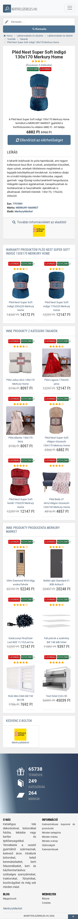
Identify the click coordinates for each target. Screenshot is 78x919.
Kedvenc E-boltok (19, 721)
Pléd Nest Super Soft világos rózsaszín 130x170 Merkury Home (56, 441)
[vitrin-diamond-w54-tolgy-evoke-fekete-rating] (20, 547)
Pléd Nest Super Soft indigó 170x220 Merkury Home (56, 306)
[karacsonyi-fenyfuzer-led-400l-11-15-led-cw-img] (20, 621)
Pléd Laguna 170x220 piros (56, 381)
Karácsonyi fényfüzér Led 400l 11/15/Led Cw (20, 640)
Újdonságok (48, 845)
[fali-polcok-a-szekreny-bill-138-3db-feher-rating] (56, 605)
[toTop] (73, 916)
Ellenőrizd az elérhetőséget (41, 140)
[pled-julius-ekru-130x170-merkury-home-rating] (20, 347)
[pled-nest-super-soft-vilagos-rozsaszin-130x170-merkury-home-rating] (56, 404)
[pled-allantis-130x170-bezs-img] (20, 420)
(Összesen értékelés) (39, 65)
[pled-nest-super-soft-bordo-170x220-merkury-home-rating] (20, 466)
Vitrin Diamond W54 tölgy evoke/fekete (20, 582)
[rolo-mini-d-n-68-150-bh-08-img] (20, 679)
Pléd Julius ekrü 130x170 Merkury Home (20, 381)
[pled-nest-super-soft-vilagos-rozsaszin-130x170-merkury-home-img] (56, 420)
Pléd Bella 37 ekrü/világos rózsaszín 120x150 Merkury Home (56, 503)
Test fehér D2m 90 (56, 696)
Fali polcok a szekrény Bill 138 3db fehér (56, 640)
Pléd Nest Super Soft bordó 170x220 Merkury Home (20, 503)
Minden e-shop (50, 841)
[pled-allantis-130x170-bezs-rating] (20, 404)
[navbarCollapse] (70, 8)
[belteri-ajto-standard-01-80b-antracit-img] (56, 563)
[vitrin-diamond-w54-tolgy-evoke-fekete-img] (20, 563)
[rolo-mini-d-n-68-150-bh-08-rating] (20, 663)
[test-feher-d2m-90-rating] (56, 663)
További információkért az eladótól (41, 222)
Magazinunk (9, 898)
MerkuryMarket (24, 211)
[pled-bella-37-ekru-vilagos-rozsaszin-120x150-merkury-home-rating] (56, 466)
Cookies (46, 902)
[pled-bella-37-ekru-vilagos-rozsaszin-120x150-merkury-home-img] (56, 482)
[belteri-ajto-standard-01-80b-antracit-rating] (56, 547)
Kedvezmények (50, 849)
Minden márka (50, 836)
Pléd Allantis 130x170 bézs (20, 439)
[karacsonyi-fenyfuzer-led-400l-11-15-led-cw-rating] (20, 605)
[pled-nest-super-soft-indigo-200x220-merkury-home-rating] (20, 269)
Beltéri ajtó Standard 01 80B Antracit (56, 582)
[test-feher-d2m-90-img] (56, 679)
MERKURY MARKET (27, 207)
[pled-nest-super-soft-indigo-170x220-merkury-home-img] (56, 285)
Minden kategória (51, 832)
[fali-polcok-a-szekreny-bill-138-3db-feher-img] (56, 621)
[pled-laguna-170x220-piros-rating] (56, 347)
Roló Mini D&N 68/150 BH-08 (20, 698)
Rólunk (45, 898)
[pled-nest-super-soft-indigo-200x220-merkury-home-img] (20, 285)
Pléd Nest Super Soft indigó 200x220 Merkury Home (20, 306)
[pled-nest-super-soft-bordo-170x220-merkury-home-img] (20, 482)
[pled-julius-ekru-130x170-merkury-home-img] (20, 362)
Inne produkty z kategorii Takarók (32, 331)
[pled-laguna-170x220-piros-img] (56, 362)
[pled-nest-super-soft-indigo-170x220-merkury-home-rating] (56, 269)
